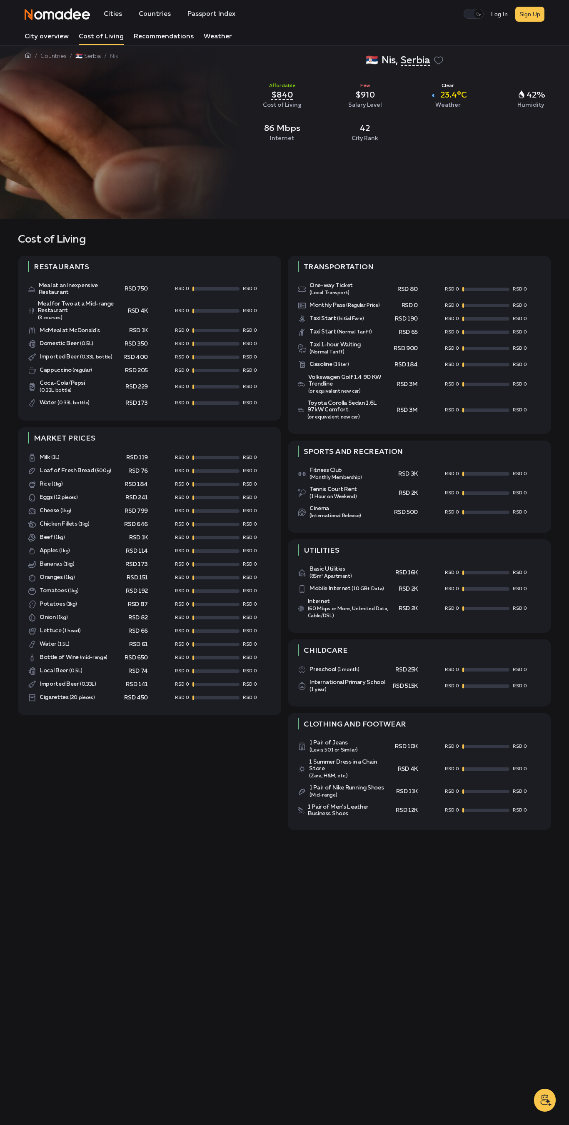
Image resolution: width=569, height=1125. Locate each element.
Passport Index (211, 14)
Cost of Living (101, 36)
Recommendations (164, 36)
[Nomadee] (57, 14)
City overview (47, 36)
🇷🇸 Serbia (88, 56)
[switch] (474, 14)
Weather (218, 36)
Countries (155, 14)
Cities (113, 14)
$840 (282, 94)
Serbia (415, 60)
